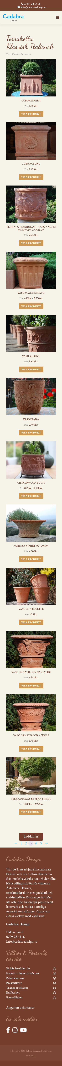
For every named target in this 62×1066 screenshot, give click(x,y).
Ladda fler (31, 836)
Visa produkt (31, 114)
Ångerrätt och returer (20, 1007)
